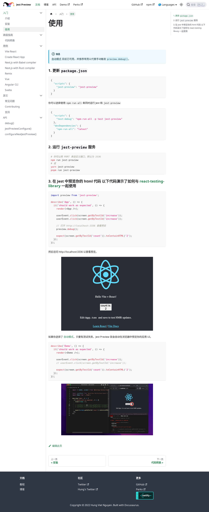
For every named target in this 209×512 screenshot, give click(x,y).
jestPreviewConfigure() (18, 128)
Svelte (8, 90)
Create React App (15, 57)
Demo (63, 4)
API (54, 4)
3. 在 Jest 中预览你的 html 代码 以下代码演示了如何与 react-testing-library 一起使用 (189, 27)
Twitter (82, 484)
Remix (8, 73)
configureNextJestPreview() (20, 134)
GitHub (136, 4)
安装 (7, 24)
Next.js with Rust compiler (20, 68)
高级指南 (8, 35)
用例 (5, 46)
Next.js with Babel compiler (20, 62)
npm (149, 4)
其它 (5, 95)
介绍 (7, 18)
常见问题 (10, 101)
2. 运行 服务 (185, 20)
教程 (22, 484)
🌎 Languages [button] (166, 4)
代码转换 (10, 40)
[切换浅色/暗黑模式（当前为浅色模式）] (181, 4)
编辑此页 (57, 446)
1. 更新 (183, 15)
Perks (76, 4)
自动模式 (56, 59)
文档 (37, 4)
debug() (9, 123)
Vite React (10, 51)
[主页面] (51, 14)
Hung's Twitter (86, 489)
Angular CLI (11, 84)
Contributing (12, 106)
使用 (7, 29)
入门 (5, 13)
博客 (46, 4)
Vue (7, 79)
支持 (7, 112)
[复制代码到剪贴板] (162, 79)
